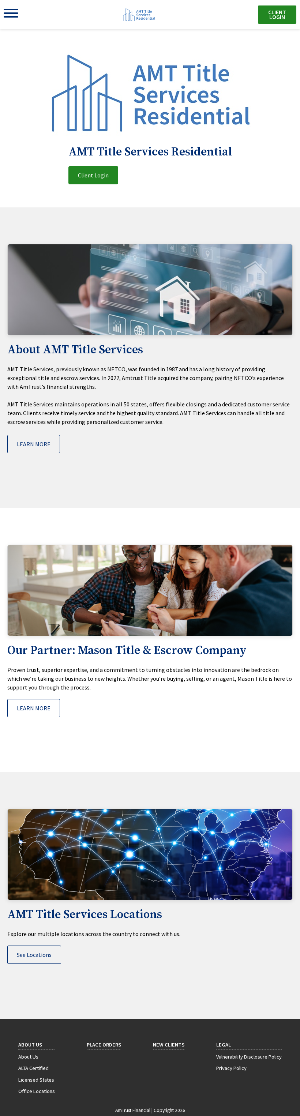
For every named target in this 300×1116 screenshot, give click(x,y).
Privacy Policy (231, 1068)
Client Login (277, 14)
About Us (30, 1044)
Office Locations (36, 1091)
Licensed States (36, 1079)
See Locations (34, 954)
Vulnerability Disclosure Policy (249, 1056)
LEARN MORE (33, 444)
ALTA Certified (33, 1068)
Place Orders (104, 1044)
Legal (223, 1044)
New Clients (168, 1044)
